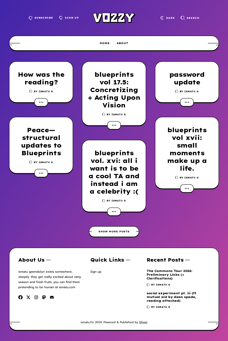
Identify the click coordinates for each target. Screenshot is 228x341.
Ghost (143, 322)
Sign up (95, 271)
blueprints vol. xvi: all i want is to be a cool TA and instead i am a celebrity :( (114, 172)
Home (105, 43)
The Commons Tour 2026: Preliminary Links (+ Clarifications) (170, 274)
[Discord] (52, 297)
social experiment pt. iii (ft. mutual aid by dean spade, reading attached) (172, 296)
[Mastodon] (44, 297)
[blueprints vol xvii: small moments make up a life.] (187, 188)
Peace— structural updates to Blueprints (41, 141)
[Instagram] (36, 297)
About (122, 43)
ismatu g (46, 91)
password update (187, 78)
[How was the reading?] (41, 102)
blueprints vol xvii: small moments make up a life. (187, 149)
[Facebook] (20, 297)
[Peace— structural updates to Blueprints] (41, 173)
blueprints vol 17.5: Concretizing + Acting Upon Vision (114, 89)
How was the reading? (41, 78)
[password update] (187, 102)
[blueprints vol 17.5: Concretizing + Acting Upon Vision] (114, 125)
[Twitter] (28, 297)
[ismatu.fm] (114, 18)
